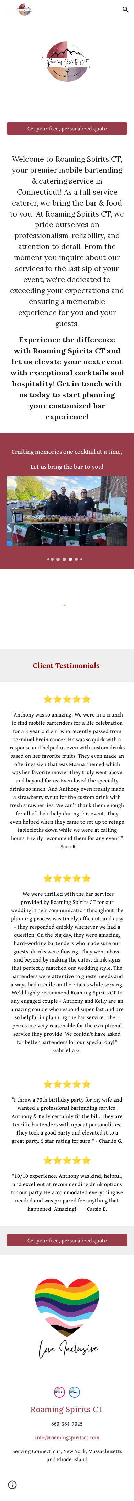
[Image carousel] (67, 518)
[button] (8, 9)
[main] (67, 288)
